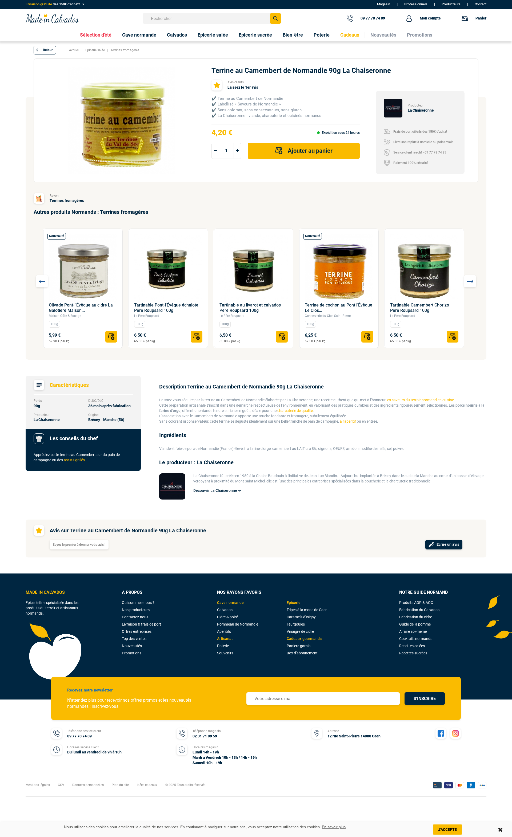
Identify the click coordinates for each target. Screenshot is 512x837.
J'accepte (447, 829)
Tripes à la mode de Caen (307, 610)
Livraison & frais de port (141, 624)
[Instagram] (455, 733)
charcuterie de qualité (295, 410)
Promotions (131, 653)
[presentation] (42, 281)
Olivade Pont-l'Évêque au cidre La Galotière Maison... (81, 307)
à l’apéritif (348, 421)
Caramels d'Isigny (301, 617)
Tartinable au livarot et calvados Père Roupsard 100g (250, 307)
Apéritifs (224, 631)
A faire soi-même (413, 631)
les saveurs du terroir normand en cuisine (420, 400)
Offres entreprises (136, 631)
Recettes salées (412, 646)
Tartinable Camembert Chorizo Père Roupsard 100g (419, 307)
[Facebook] (440, 733)
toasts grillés (74, 460)
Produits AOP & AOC (416, 602)
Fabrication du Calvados (419, 610)
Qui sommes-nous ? (138, 602)
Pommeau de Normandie (237, 624)
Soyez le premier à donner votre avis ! (79, 545)
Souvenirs (225, 653)
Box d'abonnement (302, 653)
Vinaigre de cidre (300, 631)
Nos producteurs (136, 610)
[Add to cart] (111, 337)
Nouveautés (132, 646)
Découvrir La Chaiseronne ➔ (217, 490)
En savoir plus (334, 827)
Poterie (223, 646)
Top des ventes (134, 638)
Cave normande (230, 602)
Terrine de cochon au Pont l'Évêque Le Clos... (338, 307)
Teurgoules (296, 624)
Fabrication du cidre (415, 617)
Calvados (225, 610)
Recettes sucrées (413, 653)
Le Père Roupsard (146, 316)
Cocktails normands (415, 638)
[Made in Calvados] (52, 18)
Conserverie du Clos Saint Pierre (328, 316)
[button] (45, 50)
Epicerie (294, 602)
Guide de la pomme (415, 624)
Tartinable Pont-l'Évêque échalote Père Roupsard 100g (166, 307)
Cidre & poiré (227, 617)
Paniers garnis (298, 646)
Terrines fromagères (67, 200)
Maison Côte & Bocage (65, 316)
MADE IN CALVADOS (45, 592)
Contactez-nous (135, 617)
